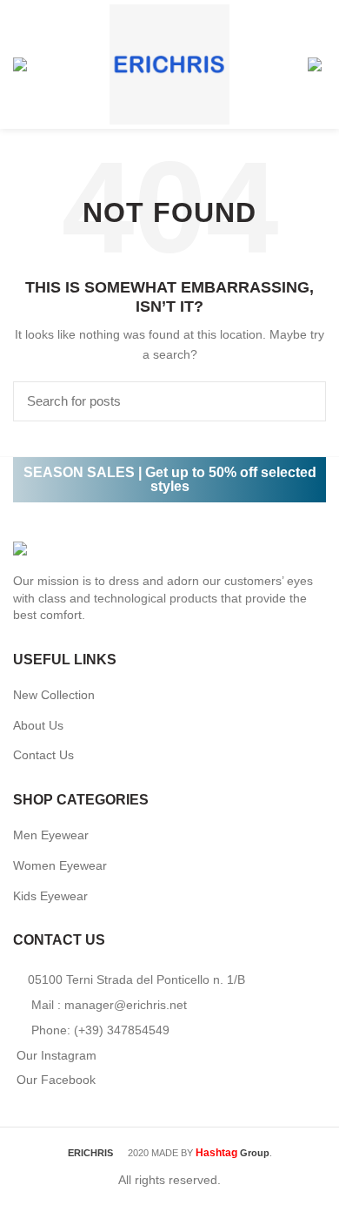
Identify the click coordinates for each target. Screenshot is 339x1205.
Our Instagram (56, 1055)
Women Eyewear (60, 865)
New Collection (54, 695)
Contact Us (43, 755)
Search (302, 401)
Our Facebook (56, 1080)
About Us (38, 725)
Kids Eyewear (50, 896)
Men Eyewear (51, 835)
